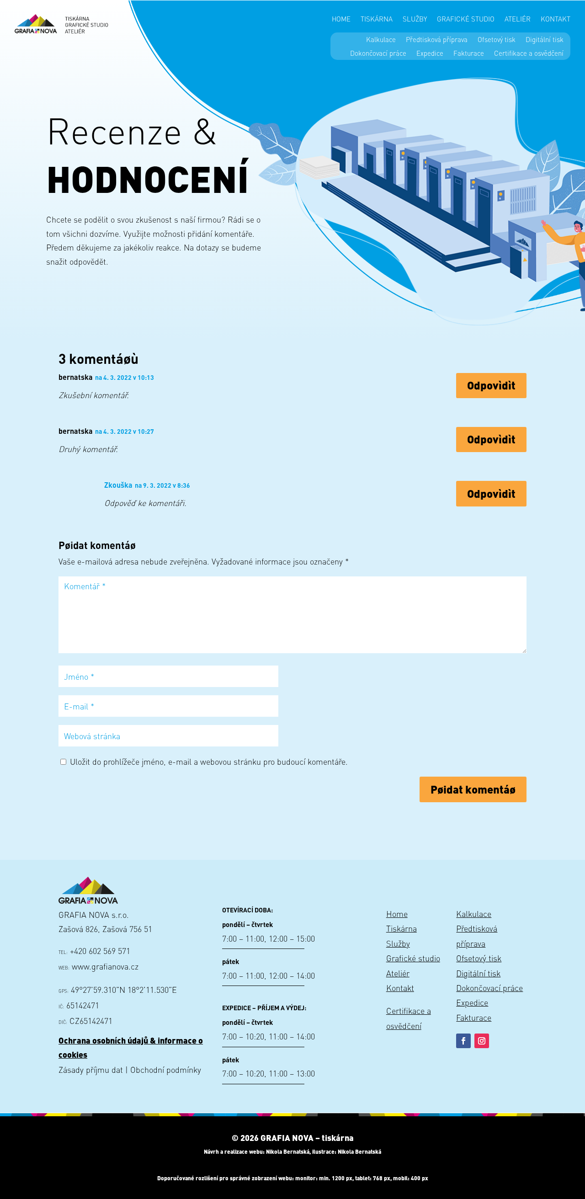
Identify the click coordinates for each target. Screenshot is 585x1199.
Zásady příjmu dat (90, 1069)
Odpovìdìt (491, 385)
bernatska (75, 377)
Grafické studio (466, 19)
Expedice (429, 54)
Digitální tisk (545, 40)
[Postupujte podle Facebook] (463, 1041)
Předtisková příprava (437, 40)
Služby (415, 19)
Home (341, 19)
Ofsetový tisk (497, 40)
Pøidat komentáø (473, 789)
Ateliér (518, 19)
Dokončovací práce (378, 54)
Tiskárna (377, 19)
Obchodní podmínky (165, 1069)
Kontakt (555, 19)
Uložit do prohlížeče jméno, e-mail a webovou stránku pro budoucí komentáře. (209, 761)
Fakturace (468, 54)
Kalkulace (381, 40)
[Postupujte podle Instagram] (481, 1041)
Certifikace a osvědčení (529, 54)
